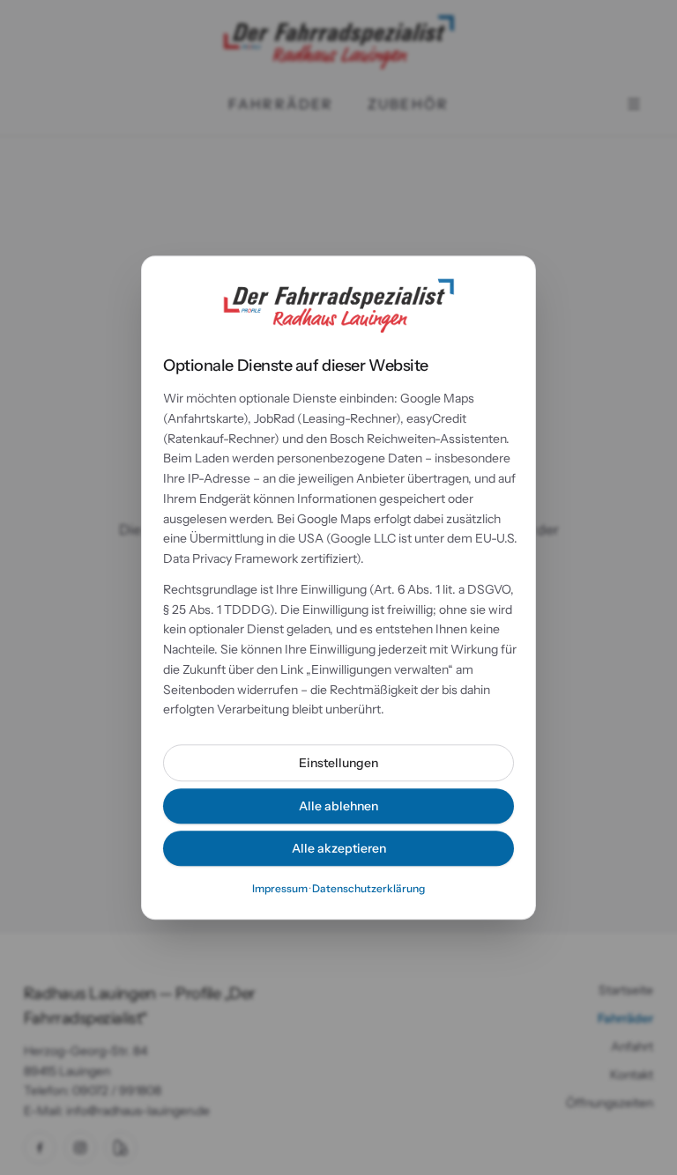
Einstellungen (338, 763)
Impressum (280, 888)
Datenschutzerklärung (368, 888)
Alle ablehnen (338, 806)
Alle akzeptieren (339, 848)
